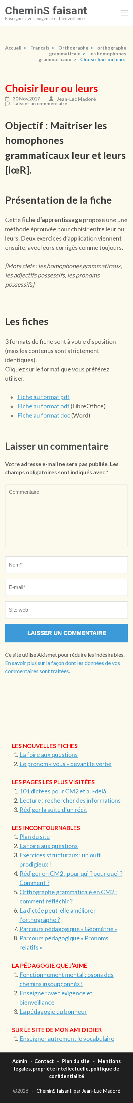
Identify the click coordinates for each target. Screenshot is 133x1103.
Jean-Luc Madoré (76, 99)
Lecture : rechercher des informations (70, 800)
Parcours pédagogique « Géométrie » (68, 928)
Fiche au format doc (43, 415)
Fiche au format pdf (43, 396)
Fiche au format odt (43, 406)
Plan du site (34, 836)
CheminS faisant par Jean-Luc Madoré (78, 1091)
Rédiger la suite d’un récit (53, 809)
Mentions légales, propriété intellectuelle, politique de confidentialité (67, 1068)
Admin (19, 1061)
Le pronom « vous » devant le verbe (65, 763)
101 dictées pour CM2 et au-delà (62, 791)
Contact (44, 1061)
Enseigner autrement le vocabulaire (66, 1038)
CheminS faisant (46, 10)
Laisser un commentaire (40, 104)
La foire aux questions (48, 754)
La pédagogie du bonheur (53, 1011)
